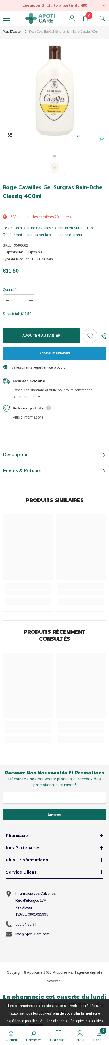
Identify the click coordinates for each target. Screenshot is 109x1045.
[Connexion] (72, 18)
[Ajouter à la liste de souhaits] (90, 336)
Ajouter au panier (40, 336)
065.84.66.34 (25, 924)
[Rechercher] (102, 18)
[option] (54, 90)
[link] (28, 592)
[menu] (6, 18)
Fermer (104, 5)
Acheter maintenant (54, 353)
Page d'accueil (12, 31)
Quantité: (10, 290)
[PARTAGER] (101, 336)
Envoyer (54, 814)
